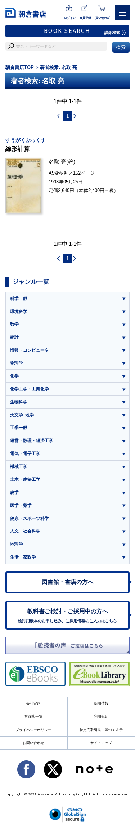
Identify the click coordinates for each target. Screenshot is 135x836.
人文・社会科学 (25, 531)
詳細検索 (112, 32)
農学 (14, 492)
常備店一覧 (33, 716)
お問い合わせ (33, 743)
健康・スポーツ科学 (29, 518)
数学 (14, 324)
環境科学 (18, 311)
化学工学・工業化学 (29, 388)
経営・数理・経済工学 (31, 440)
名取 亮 (57, 161)
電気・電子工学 (25, 453)
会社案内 (33, 703)
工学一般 (18, 427)
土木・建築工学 (25, 479)
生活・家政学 (23, 557)
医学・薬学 (21, 505)
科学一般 (18, 298)
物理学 (16, 363)
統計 (14, 337)
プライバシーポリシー (33, 730)
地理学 (16, 544)
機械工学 (18, 466)
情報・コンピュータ (29, 350)
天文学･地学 (22, 414)
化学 (14, 375)
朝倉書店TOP (19, 67)
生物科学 (18, 401)
